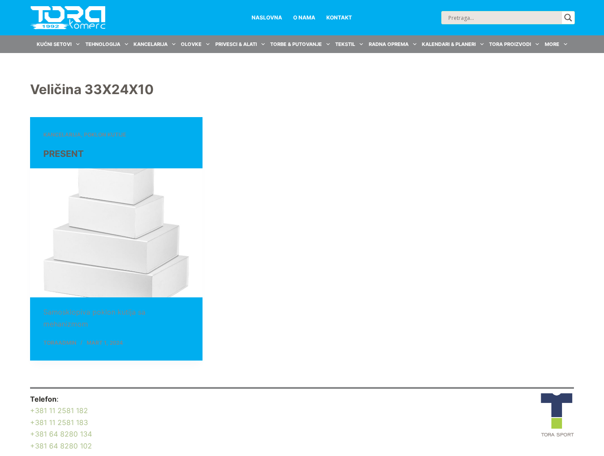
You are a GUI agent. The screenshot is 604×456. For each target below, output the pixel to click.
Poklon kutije (105, 134)
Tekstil (345, 44)
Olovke (191, 44)
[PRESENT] (116, 232)
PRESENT (63, 153)
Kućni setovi (54, 44)
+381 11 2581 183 (59, 422)
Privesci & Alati (236, 44)
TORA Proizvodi (510, 44)
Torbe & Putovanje (296, 44)
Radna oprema (389, 44)
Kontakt (339, 17)
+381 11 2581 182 (59, 410)
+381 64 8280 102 (61, 445)
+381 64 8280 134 (61, 433)
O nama (304, 17)
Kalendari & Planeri (449, 44)
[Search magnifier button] (568, 17)
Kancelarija (151, 44)
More (552, 44)
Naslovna (267, 17)
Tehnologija (102, 44)
